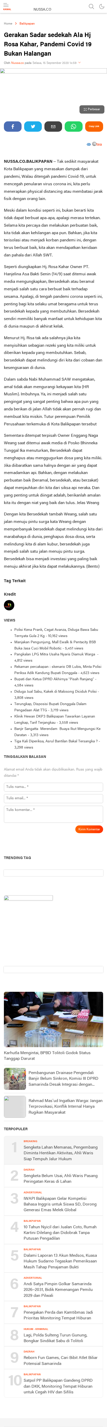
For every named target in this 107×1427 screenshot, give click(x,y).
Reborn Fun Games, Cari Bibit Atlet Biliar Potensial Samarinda (61, 1361)
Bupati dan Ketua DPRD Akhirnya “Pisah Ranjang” (54, 679)
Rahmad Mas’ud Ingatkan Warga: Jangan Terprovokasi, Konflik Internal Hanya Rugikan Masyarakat (66, 1107)
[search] (91, 6)
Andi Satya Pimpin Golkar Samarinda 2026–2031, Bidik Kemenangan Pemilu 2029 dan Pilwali (58, 1290)
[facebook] (13, 126)
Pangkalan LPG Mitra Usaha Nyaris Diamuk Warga (55, 654)
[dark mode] (102, 6)
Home (8, 23)
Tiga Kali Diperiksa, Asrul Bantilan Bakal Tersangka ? (56, 741)
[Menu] (7, 6)
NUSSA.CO (42, 10)
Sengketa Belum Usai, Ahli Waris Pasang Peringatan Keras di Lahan (61, 1179)
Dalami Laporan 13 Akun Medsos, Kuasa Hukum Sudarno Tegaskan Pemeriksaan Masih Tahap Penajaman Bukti (60, 1261)
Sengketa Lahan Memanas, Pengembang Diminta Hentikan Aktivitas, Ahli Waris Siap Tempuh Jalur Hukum (61, 1153)
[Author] (9, 606)
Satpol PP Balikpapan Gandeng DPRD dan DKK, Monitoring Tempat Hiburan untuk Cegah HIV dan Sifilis (58, 1386)
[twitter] (33, 126)
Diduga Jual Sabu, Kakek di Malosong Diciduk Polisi (55, 692)
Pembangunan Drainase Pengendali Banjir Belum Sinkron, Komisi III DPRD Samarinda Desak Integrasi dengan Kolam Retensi (63, 1079)
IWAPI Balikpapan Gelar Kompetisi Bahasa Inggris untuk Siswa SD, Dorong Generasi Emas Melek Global (60, 1204)
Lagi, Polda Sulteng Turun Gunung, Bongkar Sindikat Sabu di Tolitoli (55, 1338)
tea (99, 145)
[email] (53, 126)
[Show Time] (79, 63)
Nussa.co (17, 63)
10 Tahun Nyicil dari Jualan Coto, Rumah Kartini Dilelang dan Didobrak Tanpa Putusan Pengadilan (60, 1233)
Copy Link (94, 126)
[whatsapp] (73, 126)
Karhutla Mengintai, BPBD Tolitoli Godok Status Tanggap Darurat (47, 1056)
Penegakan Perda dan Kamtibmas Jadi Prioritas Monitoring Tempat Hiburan (58, 1315)
